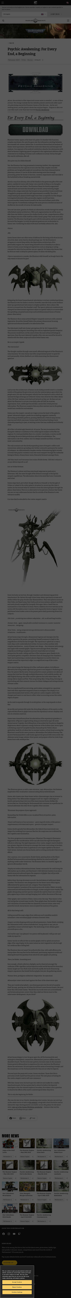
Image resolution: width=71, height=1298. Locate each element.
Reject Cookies (17, 1287)
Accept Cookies (17, 1282)
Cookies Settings (17, 1292)
